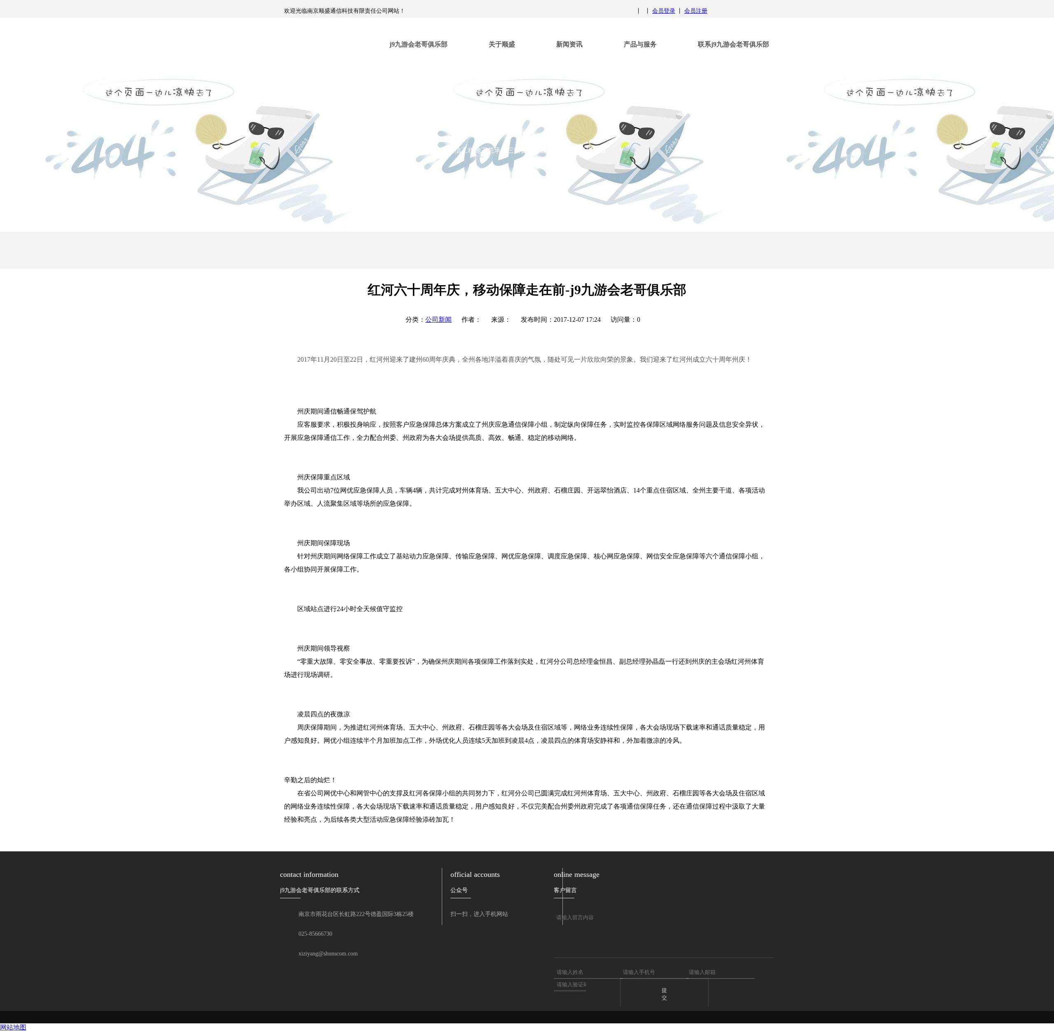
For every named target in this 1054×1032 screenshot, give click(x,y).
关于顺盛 (502, 44)
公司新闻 (438, 319)
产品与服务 (640, 44)
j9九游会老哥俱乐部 (418, 44)
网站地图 (13, 1027)
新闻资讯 (569, 44)
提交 (664, 994)
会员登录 (663, 11)
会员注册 (695, 11)
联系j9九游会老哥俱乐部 (733, 44)
